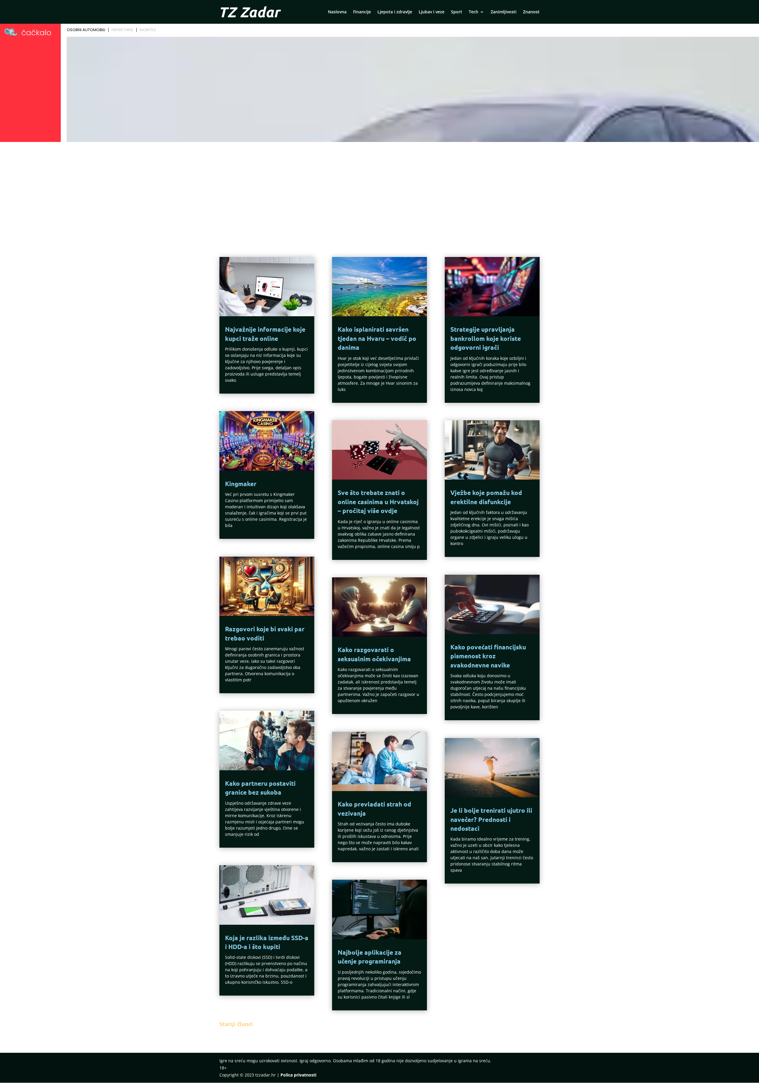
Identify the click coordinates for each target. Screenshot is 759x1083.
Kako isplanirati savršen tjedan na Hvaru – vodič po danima (377, 338)
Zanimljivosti (503, 12)
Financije (362, 12)
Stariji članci (236, 1024)
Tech (473, 12)
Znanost (531, 12)
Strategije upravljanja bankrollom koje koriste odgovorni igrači (485, 338)
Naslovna (337, 12)
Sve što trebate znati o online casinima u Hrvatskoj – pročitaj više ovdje (378, 501)
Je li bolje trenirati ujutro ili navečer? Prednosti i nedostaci (491, 819)
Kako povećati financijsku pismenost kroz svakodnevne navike (488, 656)
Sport (456, 12)
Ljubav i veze (431, 12)
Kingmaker (240, 484)
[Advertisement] (379, 188)
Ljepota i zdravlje (394, 12)
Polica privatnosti (298, 1075)
